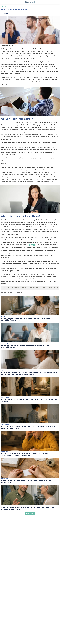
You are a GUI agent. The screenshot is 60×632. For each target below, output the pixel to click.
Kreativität (32, 263)
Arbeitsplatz (41, 62)
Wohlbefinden (5, 397)
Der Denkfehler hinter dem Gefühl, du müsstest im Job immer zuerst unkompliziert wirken (25, 346)
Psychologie (4, 6)
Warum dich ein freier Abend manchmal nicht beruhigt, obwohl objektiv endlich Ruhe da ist (29, 400)
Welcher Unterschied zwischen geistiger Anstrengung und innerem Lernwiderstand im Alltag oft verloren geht (25, 454)
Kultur (3, 316)
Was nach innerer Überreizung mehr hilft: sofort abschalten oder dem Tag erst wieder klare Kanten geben (29, 427)
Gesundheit (11, 145)
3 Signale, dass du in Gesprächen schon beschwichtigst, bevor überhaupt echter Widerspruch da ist (27, 508)
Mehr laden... (30, 513)
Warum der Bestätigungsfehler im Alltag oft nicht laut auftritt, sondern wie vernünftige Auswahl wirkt (27, 319)
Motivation (32, 244)
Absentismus (44, 49)
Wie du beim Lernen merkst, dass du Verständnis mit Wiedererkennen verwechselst (26, 481)
